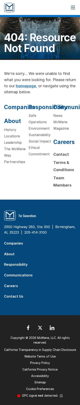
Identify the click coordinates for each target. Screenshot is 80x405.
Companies (19, 107)
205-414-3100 (35, 232)
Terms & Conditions (63, 166)
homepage (26, 86)
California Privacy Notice (40, 369)
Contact (61, 154)
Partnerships (14, 162)
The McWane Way (15, 152)
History (10, 130)
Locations (12, 136)
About (12, 121)
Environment (39, 128)
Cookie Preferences (40, 389)
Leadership (13, 142)
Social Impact (40, 141)
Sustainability (40, 135)
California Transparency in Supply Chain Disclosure (40, 350)
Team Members (62, 181)
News (58, 115)
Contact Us (13, 296)
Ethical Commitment (39, 150)
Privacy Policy (40, 363)
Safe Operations (38, 118)
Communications (18, 275)
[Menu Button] (73, 7)
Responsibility (48, 107)
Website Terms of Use (40, 356)
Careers (64, 142)
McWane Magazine (61, 125)
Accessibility (40, 376)
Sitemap (40, 382)
